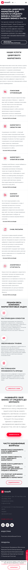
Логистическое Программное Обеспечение (13, 547)
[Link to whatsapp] (3, 525)
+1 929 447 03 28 (5, 503)
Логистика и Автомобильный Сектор (11, 536)
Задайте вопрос (14, 482)
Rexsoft (14, 491)
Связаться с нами (14, 388)
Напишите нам (26, 556)
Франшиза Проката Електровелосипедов (12, 551)
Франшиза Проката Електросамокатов (11, 549)
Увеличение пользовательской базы (12, 42)
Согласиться (13, 567)
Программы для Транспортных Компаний (12, 554)
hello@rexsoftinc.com (7, 519)
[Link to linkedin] (12, 525)
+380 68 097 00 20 (6, 514)
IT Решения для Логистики (8, 556)
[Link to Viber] (7, 525)
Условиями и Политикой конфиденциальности (13, 564)
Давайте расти (14, 434)
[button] (26, 2)
